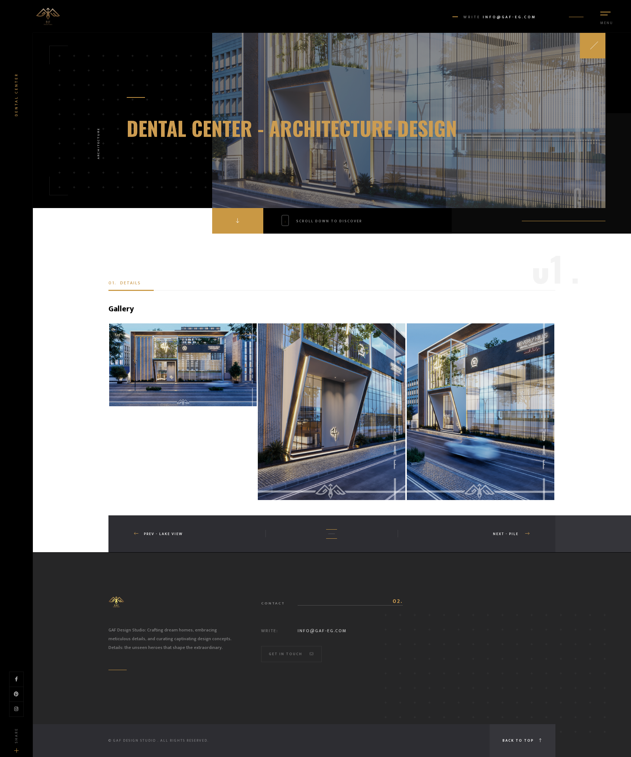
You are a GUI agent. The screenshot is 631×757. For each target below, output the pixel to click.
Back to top (518, 740)
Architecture (98, 143)
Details (124, 283)
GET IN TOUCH (285, 654)
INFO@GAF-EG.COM (509, 17)
